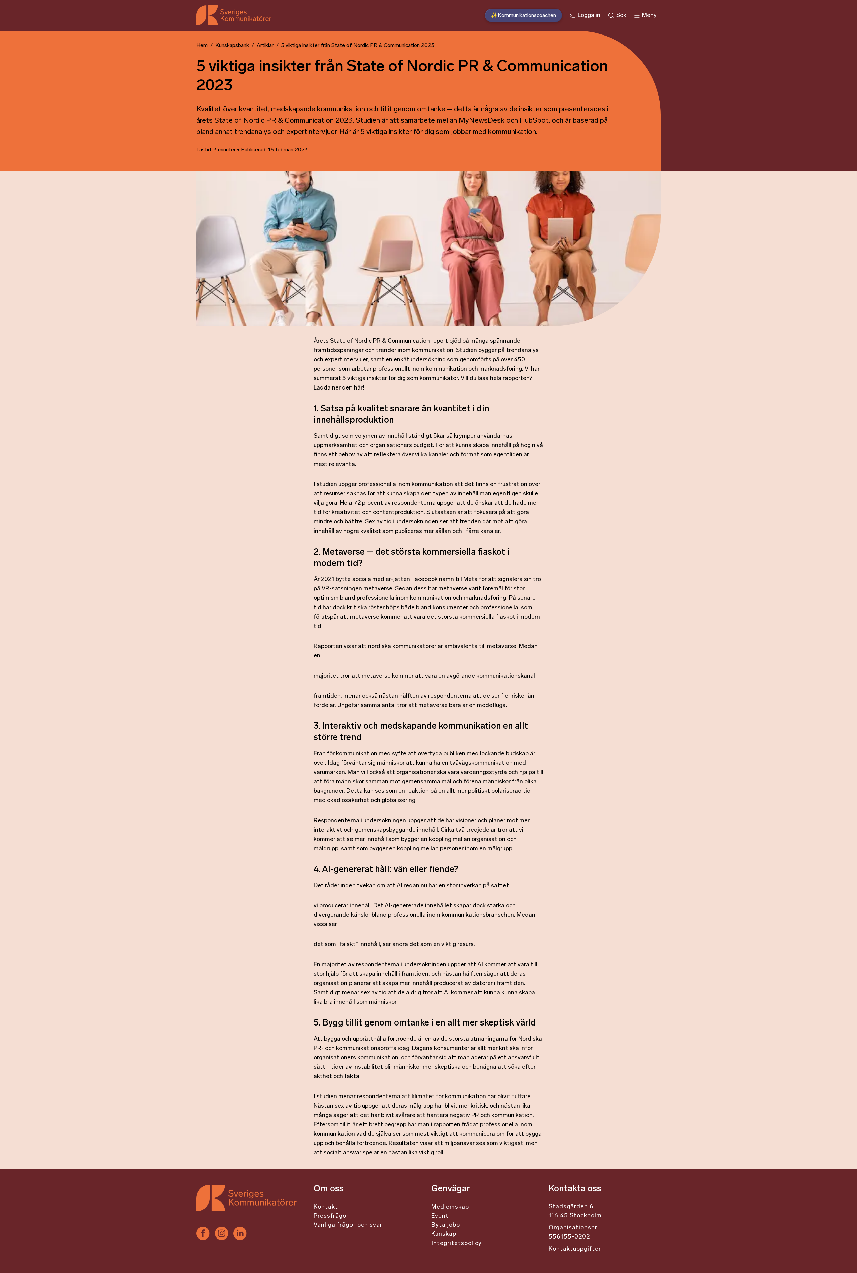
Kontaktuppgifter (575, 1249)
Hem (202, 45)
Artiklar (265, 45)
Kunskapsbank (232, 45)
